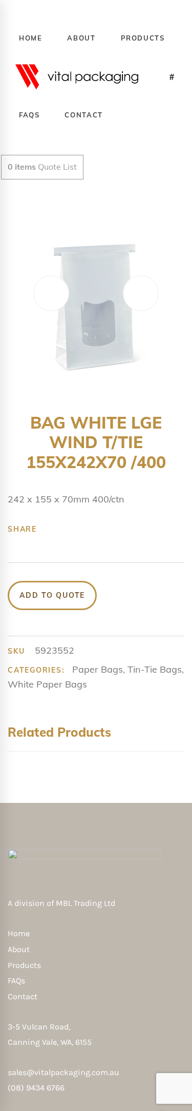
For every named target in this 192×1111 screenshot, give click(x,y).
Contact (22, 996)
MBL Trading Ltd (88, 903)
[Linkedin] (113, 529)
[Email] (129, 529)
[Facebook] (50, 529)
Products (24, 965)
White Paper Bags (47, 684)
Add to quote (52, 595)
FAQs (16, 980)
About (19, 949)
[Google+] (82, 529)
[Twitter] (66, 529)
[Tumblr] (97, 529)
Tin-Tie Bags (154, 669)
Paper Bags (97, 669)
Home (19, 933)
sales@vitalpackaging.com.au (63, 1072)
